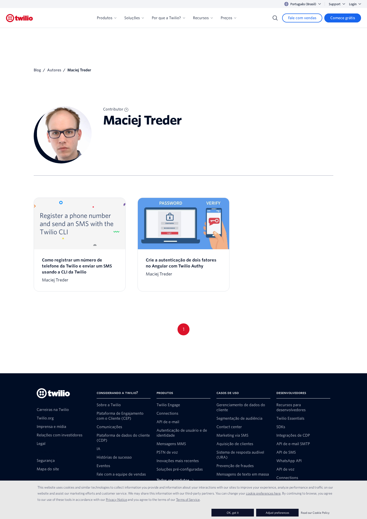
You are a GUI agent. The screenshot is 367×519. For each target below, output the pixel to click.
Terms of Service (188, 500)
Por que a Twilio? (166, 18)
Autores (54, 70)
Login (353, 4)
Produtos (104, 18)
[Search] (275, 18)
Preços (226, 18)
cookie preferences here (263, 493)
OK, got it (233, 512)
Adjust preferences (277, 512)
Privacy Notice (116, 500)
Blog (37, 70)
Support (335, 4)
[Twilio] (19, 18)
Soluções (132, 18)
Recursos (201, 18)
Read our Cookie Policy (315, 512)
